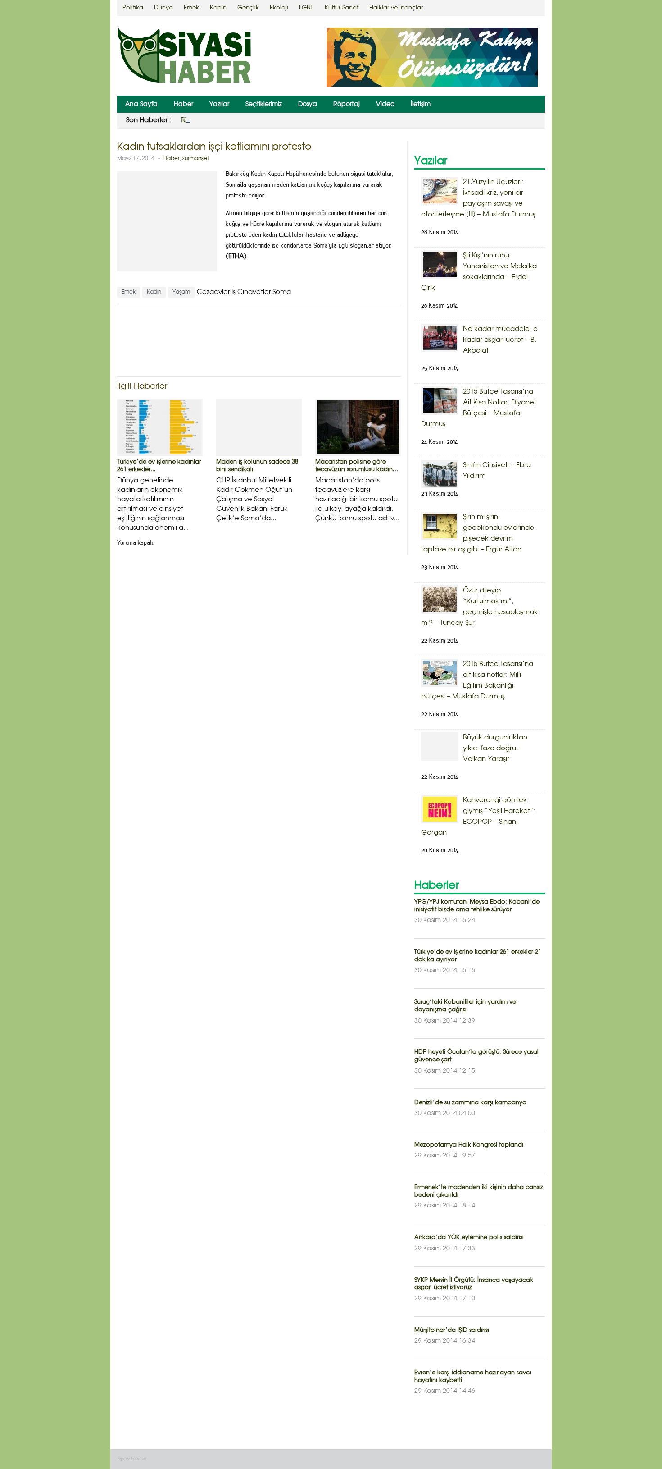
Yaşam (181, 292)
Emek (191, 8)
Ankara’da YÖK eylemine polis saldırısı (469, 1237)
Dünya (163, 8)
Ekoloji (279, 8)
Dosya (307, 104)
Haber (183, 104)
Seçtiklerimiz (263, 104)
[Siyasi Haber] (184, 57)
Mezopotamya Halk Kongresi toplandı (468, 1145)
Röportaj (346, 104)
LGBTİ (306, 8)
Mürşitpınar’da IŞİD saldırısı (451, 1330)
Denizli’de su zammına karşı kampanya (470, 1103)
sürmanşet (195, 158)
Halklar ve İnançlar (396, 8)
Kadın (218, 8)
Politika (132, 8)
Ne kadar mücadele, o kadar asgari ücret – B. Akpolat (500, 340)
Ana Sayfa (141, 104)
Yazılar (219, 104)
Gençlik (248, 8)
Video (385, 104)
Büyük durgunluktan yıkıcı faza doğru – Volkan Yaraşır (495, 748)
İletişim (421, 104)
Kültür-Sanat (341, 8)
